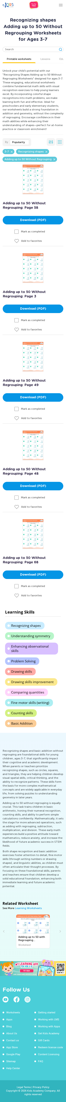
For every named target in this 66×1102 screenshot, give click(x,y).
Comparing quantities (27, 692)
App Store (12, 1047)
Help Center (13, 1068)
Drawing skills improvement (32, 682)
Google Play (13, 1054)
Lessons (45, 59)
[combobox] (19, 142)
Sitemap (11, 1061)
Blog (9, 1026)
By (6, 142)
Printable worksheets (19, 59)
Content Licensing (48, 1054)
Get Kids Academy (48, 1033)
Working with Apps (49, 1026)
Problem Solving (23, 661)
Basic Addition (22, 723)
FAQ (40, 1061)
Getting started (46, 1012)
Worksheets (13, 1012)
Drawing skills (21, 671)
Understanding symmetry (30, 636)
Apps (9, 1019)
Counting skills (22, 713)
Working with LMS (48, 1019)
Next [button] (59, 931)
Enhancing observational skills (30, 648)
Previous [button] (4, 931)
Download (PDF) (33, 220)
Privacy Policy (41, 1087)
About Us (11, 1033)
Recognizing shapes (26, 625)
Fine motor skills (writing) (30, 702)
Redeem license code (50, 1047)
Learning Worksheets (28, 908)
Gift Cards (44, 1040)
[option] (33, 931)
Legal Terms (24, 1087)
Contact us (12, 1040)
